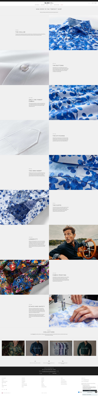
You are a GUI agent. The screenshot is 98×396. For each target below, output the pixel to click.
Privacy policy (84, 394)
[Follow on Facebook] (2, 389)
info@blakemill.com (86, 379)
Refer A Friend (4, 382)
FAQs (42, 382)
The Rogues (23, 381)
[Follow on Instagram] (6, 389)
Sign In (3, 379)
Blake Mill (34, 334)
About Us (23, 382)
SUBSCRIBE (54, 373)
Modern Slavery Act (63, 382)
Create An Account (4, 381)
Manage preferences (89, 392)
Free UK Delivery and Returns (48, 0)
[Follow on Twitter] (4, 389)
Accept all (90, 390)
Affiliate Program (4, 385)
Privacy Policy (63, 379)
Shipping (42, 379)
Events (3, 386)
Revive (23, 386)
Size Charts (23, 379)
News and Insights (24, 385)
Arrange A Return (43, 386)
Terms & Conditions (88, 394)
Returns (42, 381)
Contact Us (43, 385)
